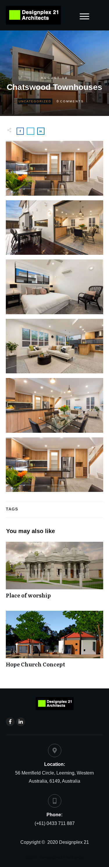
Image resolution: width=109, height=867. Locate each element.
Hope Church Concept (54, 642)
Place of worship (54, 573)
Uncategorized (35, 101)
